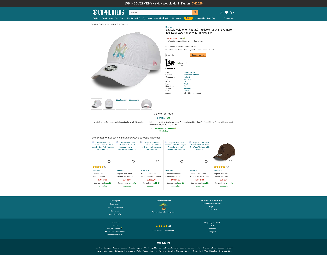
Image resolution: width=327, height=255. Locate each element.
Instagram (212, 232)
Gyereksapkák (115, 214)
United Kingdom (210, 251)
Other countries (225, 251)
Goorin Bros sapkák (115, 207)
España (183, 248)
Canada (124, 248)
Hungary (229, 248)
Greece (221, 248)
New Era (168, 27)
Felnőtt (187, 77)
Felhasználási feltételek (115, 235)
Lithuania (119, 251)
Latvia (111, 251)
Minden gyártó (133, 18)
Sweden (188, 251)
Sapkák (96, 18)
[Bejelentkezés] (221, 12)
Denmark (162, 248)
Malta (138, 251)
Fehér (186, 91)
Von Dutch (120, 18)
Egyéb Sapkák (104, 24)
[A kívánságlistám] (226, 12)
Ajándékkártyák (161, 18)
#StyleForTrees (114, 229)
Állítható (187, 79)
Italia (105, 251)
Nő (185, 82)
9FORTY (187, 88)
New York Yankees (119, 24)
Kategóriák (200, 18)
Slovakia (171, 251)
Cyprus (140, 248)
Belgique (107, 248)
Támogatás (229, 18)
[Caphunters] (115, 12)
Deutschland (173, 248)
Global (213, 248)
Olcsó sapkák (115, 204)
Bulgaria (116, 248)
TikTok (212, 226)
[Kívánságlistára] (109, 161)
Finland (199, 248)
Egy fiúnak (147, 18)
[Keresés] (195, 12)
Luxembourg (129, 251)
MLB (186, 84)
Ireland (98, 251)
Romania (162, 251)
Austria (99, 248)
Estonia (191, 248)
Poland (145, 251)
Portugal (153, 251)
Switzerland (198, 251)
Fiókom (115, 226)
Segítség (115, 222)
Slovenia (179, 251)
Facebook (212, 229)
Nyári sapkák (115, 201)
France (206, 248)
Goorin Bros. (107, 18)
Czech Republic (150, 248)
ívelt (185, 86)
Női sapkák (114, 211)
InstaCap (211, 18)
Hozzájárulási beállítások (115, 232)
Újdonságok (176, 18)
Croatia (132, 248)
